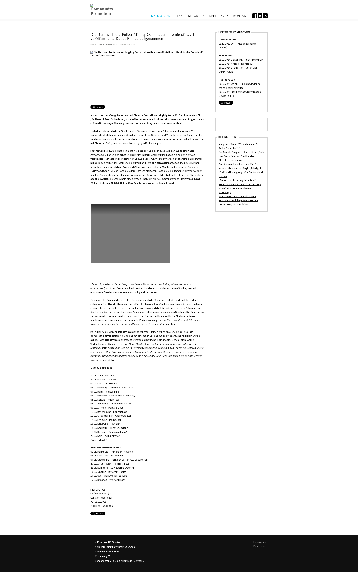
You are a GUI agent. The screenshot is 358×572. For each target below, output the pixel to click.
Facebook (107, 505)
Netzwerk (196, 16)
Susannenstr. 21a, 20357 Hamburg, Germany (119, 560)
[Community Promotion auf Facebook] (254, 15)
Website (95, 505)
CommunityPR (103, 556)
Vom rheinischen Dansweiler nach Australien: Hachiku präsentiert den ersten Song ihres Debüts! (238, 200)
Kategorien (160, 16)
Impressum (259, 542)
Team (179, 16)
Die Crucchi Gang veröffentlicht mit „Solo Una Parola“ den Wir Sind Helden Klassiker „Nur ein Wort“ (241, 156)
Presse (109, 44)
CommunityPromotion (107, 551)
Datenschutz (260, 546)
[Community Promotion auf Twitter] (260, 15)
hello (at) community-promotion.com (115, 547)
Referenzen (219, 16)
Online (101, 44)
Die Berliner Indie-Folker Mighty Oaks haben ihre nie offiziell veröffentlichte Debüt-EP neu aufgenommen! (142, 36)
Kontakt (240, 16)
